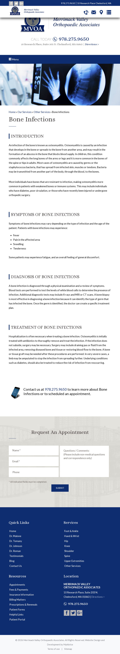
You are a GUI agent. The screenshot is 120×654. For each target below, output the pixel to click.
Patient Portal (17, 619)
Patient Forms (17, 609)
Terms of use (53, 649)
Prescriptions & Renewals (23, 604)
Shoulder (69, 550)
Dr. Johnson (15, 546)
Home (12, 112)
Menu (15, 59)
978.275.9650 (74, 38)
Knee (67, 546)
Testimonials (16, 555)
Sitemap (68, 649)
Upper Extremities (74, 560)
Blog (11, 560)
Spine (67, 555)
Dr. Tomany (15, 541)
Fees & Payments (18, 589)
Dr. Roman (15, 550)
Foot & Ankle (71, 531)
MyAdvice (68, 644)
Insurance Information (21, 594)
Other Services (42, 112)
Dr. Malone (15, 536)
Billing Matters (17, 599)
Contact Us (15, 565)
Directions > (92, 44)
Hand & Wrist (71, 536)
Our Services (25, 112)
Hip (66, 541)
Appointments (17, 584)
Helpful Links (16, 614)
